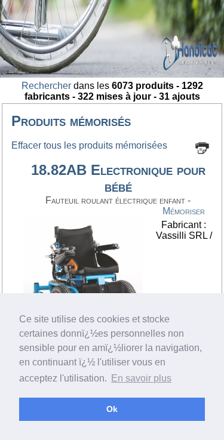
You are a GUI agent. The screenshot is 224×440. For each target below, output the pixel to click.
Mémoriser (183, 211)
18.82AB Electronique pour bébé (118, 178)
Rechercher (46, 86)
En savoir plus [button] (141, 378)
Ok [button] (112, 409)
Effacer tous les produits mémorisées (89, 145)
